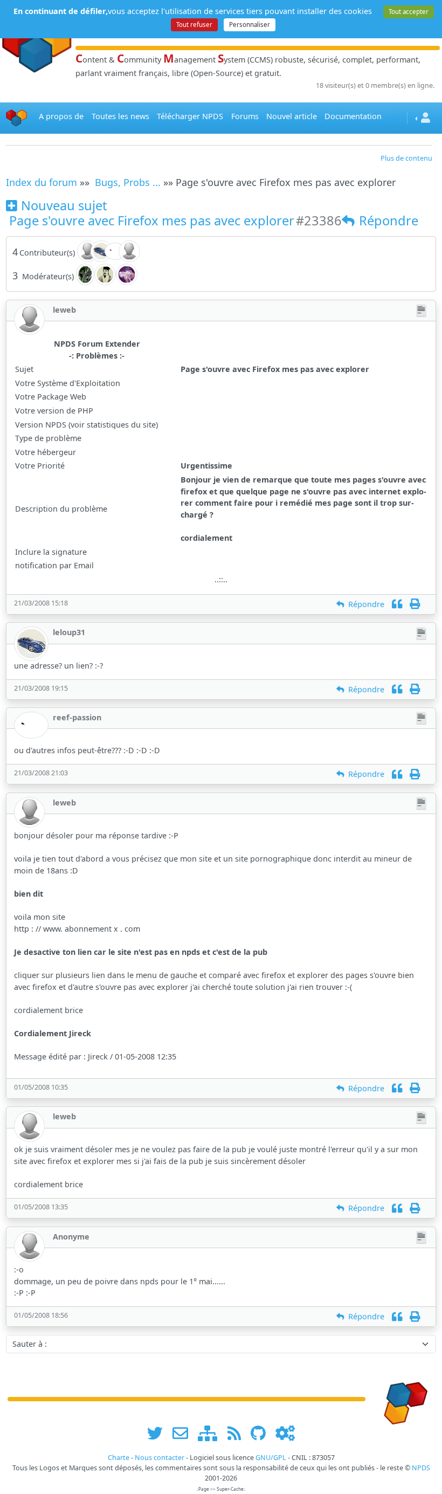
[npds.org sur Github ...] (262, 1433)
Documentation (353, 116)
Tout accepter (409, 12)
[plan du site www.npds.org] (211, 1433)
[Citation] (397, 604)
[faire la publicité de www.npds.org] (184, 1433)
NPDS (421, 1467)
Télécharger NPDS (190, 116)
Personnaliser (249, 24)
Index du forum (41, 182)
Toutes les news (120, 116)
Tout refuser (194, 24)
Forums (245, 116)
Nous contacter (159, 1457)
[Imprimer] (415, 604)
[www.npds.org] (402, 1398)
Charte (118, 1457)
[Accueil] (16, 118)
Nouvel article (291, 116)
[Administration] (285, 1433)
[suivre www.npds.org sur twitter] (158, 1433)
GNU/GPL (270, 1457)
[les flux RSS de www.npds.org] (237, 1433)
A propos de (61, 116)
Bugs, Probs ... (128, 182)
